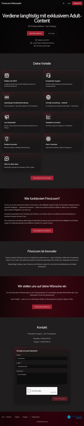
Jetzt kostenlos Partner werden (42, 178)
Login (68, 3)
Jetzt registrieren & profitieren (42, 231)
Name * (19, 355)
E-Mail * (19, 363)
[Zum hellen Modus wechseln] (64, 3)
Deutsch (8, 417)
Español (25, 417)
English (17, 417)
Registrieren (77, 3)
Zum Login (51, 33)
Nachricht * (20, 371)
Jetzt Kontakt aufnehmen (42, 307)
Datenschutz (35, 417)
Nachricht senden (59, 399)
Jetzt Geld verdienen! (35, 33)
